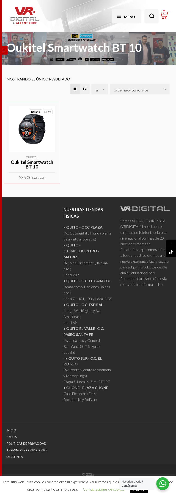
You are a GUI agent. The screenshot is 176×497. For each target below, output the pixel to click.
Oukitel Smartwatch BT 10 (32, 164)
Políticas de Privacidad (26, 443)
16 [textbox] (97, 90)
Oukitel (32, 157)
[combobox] (99, 89)
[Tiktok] (171, 252)
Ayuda (11, 437)
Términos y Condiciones (26, 450)
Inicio (11, 430)
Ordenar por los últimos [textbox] (131, 90)
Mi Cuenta (14, 457)
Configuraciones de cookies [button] (104, 489)
